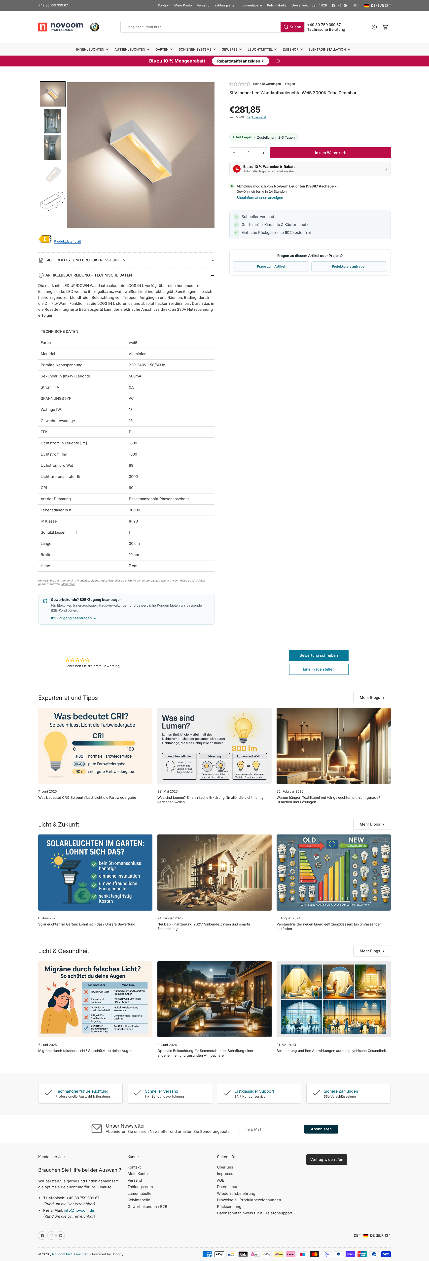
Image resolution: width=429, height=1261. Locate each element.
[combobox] (212, 27)
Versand (203, 5)
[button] (240, 84)
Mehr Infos (68, 584)
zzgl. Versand (256, 117)
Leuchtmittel (260, 49)
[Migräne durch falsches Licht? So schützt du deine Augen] (95, 999)
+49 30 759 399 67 (53, 5)
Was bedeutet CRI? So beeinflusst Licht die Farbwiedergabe (87, 797)
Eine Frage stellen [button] (319, 669)
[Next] (207, 155)
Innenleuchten (90, 49)
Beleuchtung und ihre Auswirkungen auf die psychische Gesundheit (331, 1050)
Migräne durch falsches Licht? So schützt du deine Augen (85, 1050)
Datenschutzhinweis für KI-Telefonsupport (254, 1213)
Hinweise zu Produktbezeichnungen (249, 1200)
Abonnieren (321, 1129)
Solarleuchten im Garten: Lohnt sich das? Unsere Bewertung (86, 924)
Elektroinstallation (327, 49)
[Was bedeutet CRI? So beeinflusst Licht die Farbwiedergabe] (95, 746)
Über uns (225, 1167)
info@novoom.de (79, 1210)
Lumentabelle (252, 5)
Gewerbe (230, 49)
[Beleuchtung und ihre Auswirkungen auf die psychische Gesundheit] (334, 999)
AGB (220, 1180)
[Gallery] (126, 155)
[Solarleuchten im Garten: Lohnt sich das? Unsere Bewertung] (95, 872)
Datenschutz (228, 1186)
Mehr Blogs (370, 697)
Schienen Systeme (195, 49)
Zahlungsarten (225, 5)
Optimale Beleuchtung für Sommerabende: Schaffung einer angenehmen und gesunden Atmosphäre (205, 1052)
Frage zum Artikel (271, 266)
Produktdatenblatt (67, 241)
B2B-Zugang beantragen (73, 618)
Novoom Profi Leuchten (70, 1254)
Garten (162, 49)
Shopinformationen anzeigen (260, 197)
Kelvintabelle (276, 5)
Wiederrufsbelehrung (236, 1193)
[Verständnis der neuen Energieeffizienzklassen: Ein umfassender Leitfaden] (334, 872)
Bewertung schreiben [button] (319, 655)
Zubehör (290, 49)
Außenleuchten (129, 49)
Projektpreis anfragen (349, 266)
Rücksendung (229, 1206)
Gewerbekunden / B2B (309, 5)
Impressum (227, 1173)
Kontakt (163, 5)
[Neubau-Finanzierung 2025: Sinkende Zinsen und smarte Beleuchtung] (214, 872)
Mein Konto (183, 5)
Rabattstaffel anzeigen (240, 60)
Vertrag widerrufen (326, 1159)
